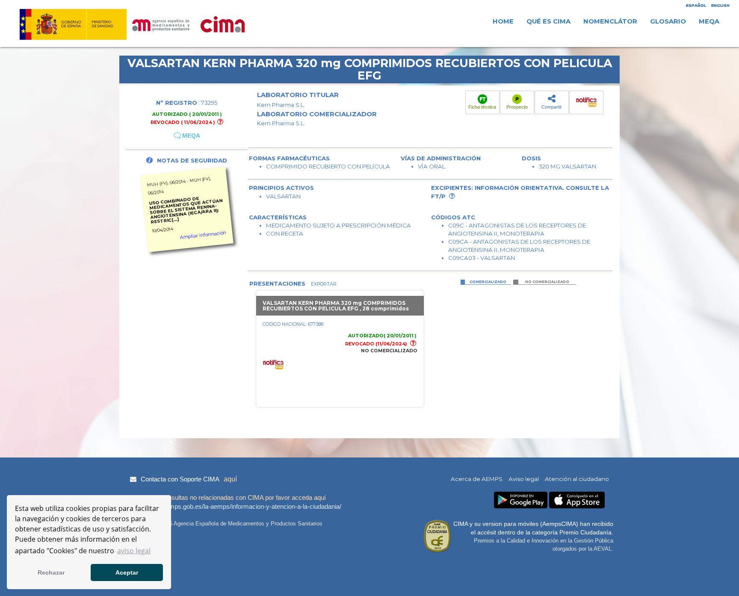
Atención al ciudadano (577, 478)
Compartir (551, 106)
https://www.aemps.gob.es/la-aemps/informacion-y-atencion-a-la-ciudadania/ (234, 506)
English (720, 5)
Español (696, 5)
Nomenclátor (610, 21)
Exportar (323, 284)
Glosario (668, 21)
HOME (503, 21)
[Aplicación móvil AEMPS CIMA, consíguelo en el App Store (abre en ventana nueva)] (577, 500)
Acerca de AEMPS (477, 478)
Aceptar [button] (126, 572)
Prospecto (517, 106)
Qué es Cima (548, 21)
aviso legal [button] (134, 550)
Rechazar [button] (51, 572)
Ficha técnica (482, 106)
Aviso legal (523, 478)
